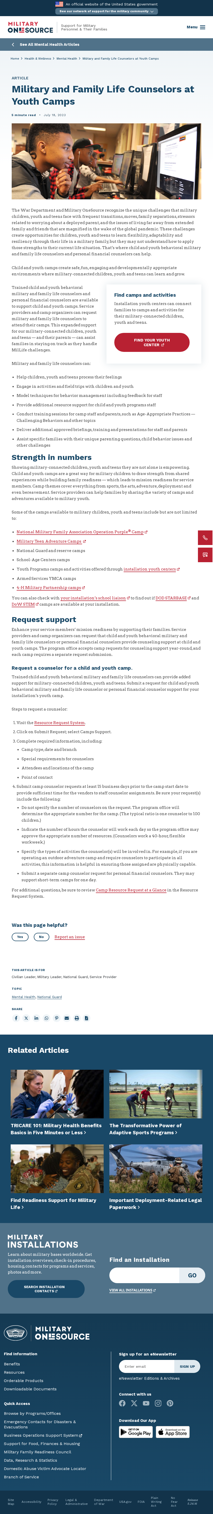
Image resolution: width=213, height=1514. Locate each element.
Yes (20, 937)
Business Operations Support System (41, 1435)
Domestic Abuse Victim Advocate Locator (45, 1468)
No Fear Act (174, 1501)
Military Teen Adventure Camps (49, 541)
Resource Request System (59, 722)
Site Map (11, 1502)
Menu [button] (192, 27)
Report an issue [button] (70, 937)
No (41, 937)
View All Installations (130, 1290)
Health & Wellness (38, 58)
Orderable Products (23, 1380)
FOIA (141, 1502)
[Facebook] (122, 1403)
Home (15, 58)
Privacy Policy (53, 1502)
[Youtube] (146, 1403)
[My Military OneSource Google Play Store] (136, 1431)
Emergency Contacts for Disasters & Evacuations (40, 1424)
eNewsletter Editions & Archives (149, 1378)
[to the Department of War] (59, 4)
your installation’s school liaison (93, 598)
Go (192, 1275)
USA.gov (125, 1502)
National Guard (49, 997)
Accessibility (31, 1502)
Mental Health (67, 58)
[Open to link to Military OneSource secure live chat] (205, 555)
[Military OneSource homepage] (34, 27)
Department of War (103, 1502)
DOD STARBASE (171, 598)
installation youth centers (150, 569)
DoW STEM (23, 604)
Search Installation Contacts (44, 1289)
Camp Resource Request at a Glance (131, 890)
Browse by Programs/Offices (32, 1413)
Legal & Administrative (76, 1502)
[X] (134, 1403)
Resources (14, 1372)
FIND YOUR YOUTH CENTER (152, 342)
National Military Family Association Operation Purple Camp (80, 532)
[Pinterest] (170, 1403)
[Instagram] (158, 1403)
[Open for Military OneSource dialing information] (205, 538)
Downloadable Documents (30, 1388)
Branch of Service (21, 1476)
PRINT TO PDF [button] (86, 1018)
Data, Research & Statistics (30, 1460)
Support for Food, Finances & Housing (42, 1443)
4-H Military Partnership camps (49, 587)
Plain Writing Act (156, 1501)
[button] (106, 11)
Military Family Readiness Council (37, 1451)
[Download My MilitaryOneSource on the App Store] (173, 1431)
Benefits (12, 1363)
